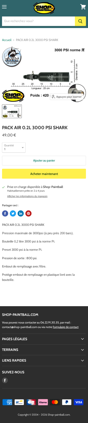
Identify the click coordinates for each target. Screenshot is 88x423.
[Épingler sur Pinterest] (28, 213)
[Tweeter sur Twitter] (13, 213)
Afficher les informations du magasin (27, 196)
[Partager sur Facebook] (5, 213)
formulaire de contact (66, 327)
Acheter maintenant (44, 174)
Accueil (6, 40)
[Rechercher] (80, 21)
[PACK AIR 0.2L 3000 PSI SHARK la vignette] (11, 111)
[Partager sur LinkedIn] (21, 213)
